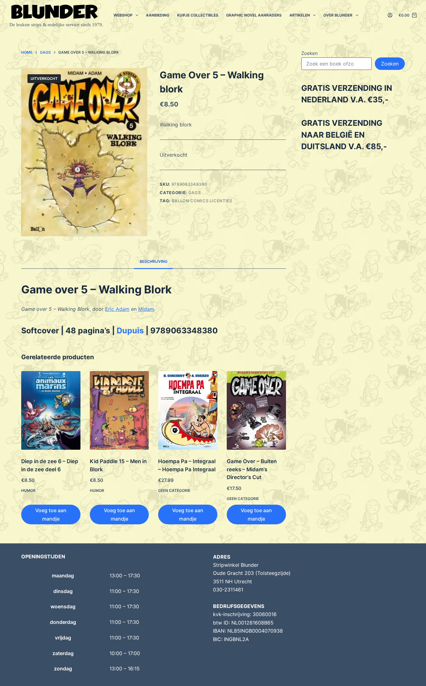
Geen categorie (174, 490)
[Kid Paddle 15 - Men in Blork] (119, 410)
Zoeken (309, 53)
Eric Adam (117, 309)
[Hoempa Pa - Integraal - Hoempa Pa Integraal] (187, 410)
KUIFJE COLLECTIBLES (197, 15)
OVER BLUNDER (337, 15)
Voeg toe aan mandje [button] (50, 514)
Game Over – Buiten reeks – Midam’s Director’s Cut (252, 469)
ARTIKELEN (299, 15)
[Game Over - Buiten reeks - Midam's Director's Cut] (256, 410)
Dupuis (130, 330)
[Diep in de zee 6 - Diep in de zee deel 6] (50, 410)
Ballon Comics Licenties (202, 200)
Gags (194, 192)
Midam (146, 309)
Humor (28, 490)
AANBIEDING (157, 15)
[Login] (390, 15)
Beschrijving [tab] (153, 261)
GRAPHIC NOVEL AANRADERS (254, 15)
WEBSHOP (123, 15)
